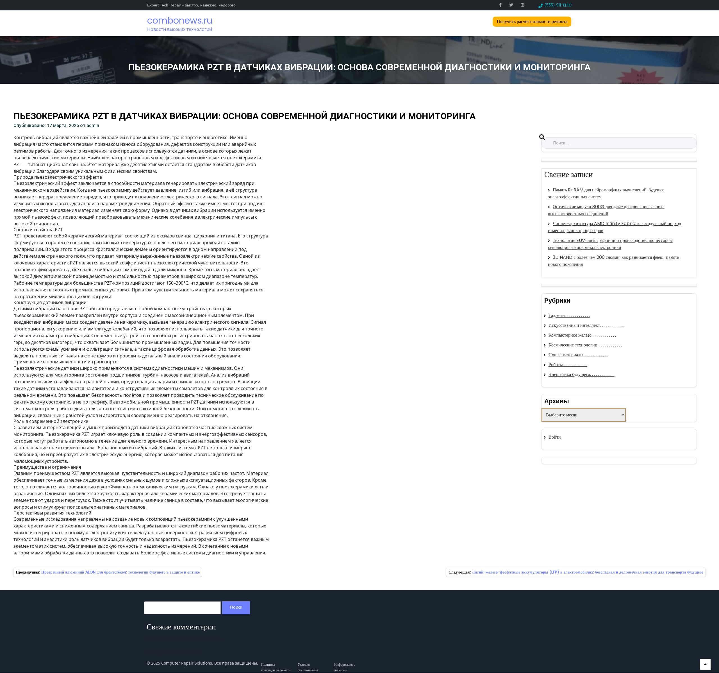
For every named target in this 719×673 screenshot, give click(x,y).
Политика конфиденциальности (275, 663)
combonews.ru (179, 20)
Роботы (556, 364)
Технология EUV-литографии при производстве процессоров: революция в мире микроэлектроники (610, 244)
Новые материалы (566, 355)
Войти (555, 437)
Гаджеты (557, 315)
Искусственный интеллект (574, 325)
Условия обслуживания (308, 663)
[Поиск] (542, 138)
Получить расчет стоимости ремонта (532, 21)
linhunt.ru (551, 460)
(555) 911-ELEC (558, 5)
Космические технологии (573, 345)
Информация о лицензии (344, 663)
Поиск (236, 607)
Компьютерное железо (570, 335)
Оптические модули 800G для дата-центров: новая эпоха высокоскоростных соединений (606, 210)
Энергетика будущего (569, 374)
